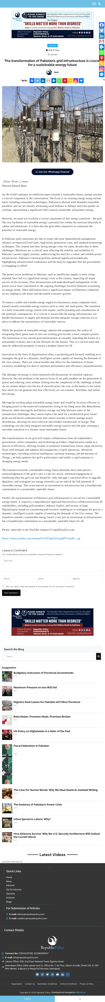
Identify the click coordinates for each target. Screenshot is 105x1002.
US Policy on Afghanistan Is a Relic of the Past (42, 731)
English (27, 998)
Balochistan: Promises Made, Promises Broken (42, 716)
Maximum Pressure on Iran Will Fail (35, 687)
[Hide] (104, 80)
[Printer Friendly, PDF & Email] (15, 181)
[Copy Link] (70, 80)
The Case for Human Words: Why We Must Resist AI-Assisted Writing (56, 789)
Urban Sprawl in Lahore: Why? (32, 819)
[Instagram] (75, 80)
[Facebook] (32, 80)
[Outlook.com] (53, 80)
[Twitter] (37, 80)
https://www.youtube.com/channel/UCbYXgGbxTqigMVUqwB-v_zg (41, 538)
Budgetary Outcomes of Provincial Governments (43, 672)
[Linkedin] (42, 80)
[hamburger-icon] (94, 4)
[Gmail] (48, 80)
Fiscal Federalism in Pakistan (31, 745)
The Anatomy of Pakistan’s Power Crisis (38, 804)
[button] (99, 4)
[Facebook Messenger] (81, 80)
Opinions (52, 45)
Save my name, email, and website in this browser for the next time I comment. (40, 586)
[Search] (98, 656)
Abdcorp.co (80, 992)
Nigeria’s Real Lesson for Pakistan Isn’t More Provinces (47, 701)
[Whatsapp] (59, 80)
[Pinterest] (64, 80)
